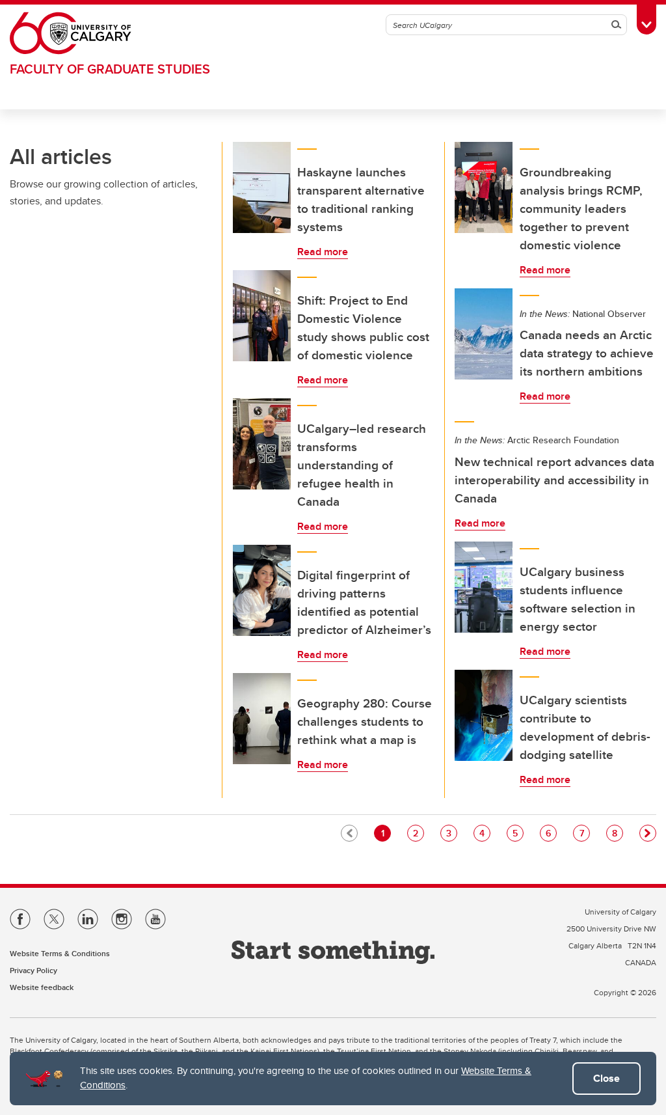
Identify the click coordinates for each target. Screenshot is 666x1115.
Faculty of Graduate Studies (110, 68)
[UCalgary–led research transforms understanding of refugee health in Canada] (262, 443)
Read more (322, 251)
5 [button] (518, 833)
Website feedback (41, 987)
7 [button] (584, 833)
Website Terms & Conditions (60, 953)
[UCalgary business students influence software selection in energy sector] (484, 587)
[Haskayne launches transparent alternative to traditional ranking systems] (262, 187)
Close (606, 1078)
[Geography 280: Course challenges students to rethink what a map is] (262, 718)
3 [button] (451, 833)
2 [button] (418, 833)
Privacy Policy (33, 970)
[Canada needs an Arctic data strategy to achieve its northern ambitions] (484, 333)
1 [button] (385, 833)
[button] (647, 833)
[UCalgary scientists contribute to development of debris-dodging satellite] (484, 715)
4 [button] (484, 833)
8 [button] (617, 833)
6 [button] (551, 833)
